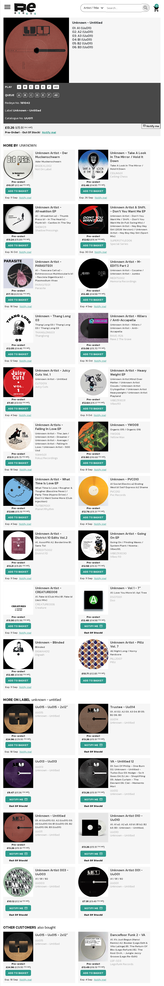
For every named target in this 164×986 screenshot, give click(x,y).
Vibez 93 (115, 557)
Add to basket (18, 191)
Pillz (113, 662)
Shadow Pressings (46, 230)
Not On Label (43, 169)
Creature (40, 608)
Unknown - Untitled (27, 110)
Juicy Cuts (41, 387)
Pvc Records (118, 495)
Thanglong (42, 336)
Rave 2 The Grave (120, 339)
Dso (112, 600)
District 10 (41, 553)
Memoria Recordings (123, 281)
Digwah (39, 655)
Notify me (151, 126)
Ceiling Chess (119, 177)
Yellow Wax (117, 437)
